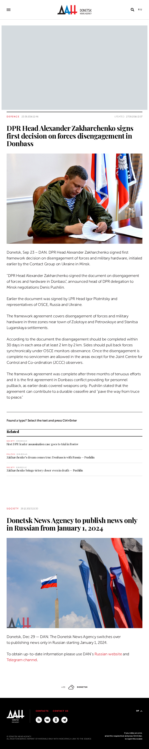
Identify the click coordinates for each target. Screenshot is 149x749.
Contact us (60, 711)
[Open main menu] (8, 10)
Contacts (42, 711)
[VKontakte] (47, 719)
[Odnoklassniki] (56, 719)
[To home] (74, 10)
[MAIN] (64, 719)
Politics (11, 454)
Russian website (108, 654)
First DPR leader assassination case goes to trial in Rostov (42, 444)
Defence (13, 116)
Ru (140, 9)
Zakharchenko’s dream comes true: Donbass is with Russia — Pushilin (50, 457)
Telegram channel (22, 660)
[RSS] (39, 719)
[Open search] (132, 10)
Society (11, 441)
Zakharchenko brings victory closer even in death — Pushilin (45, 470)
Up (137, 711)
